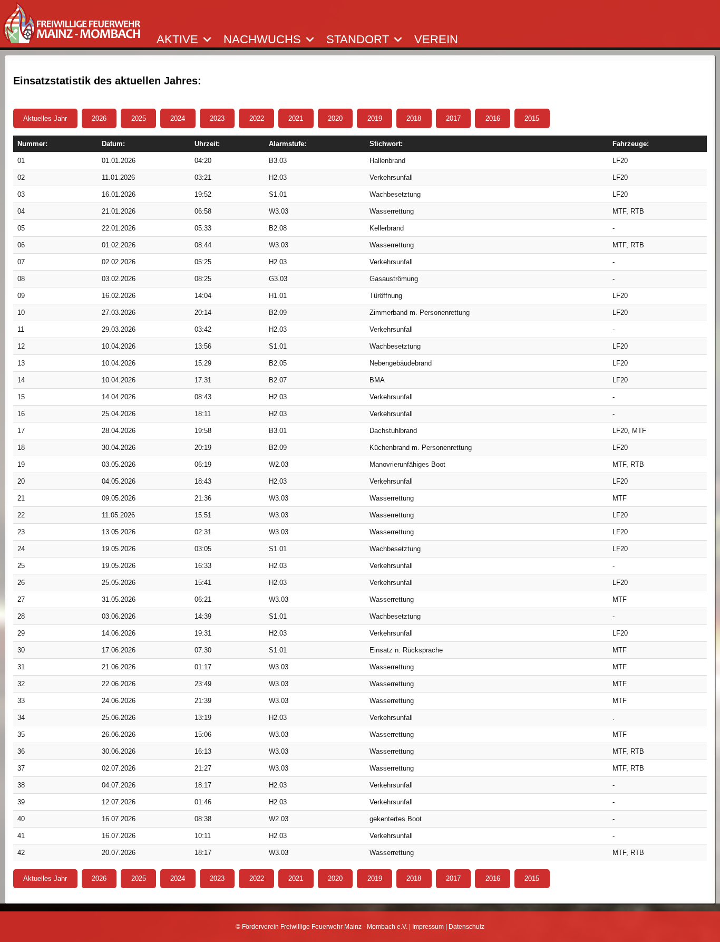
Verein (436, 39)
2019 (374, 118)
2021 (295, 118)
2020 (335, 118)
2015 (531, 118)
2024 (177, 118)
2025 (138, 118)
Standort (357, 39)
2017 (453, 118)
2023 (217, 118)
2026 (99, 118)
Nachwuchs (262, 39)
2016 (492, 118)
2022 (256, 118)
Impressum (428, 926)
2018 (413, 118)
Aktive (177, 39)
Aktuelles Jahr (45, 118)
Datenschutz (466, 926)
